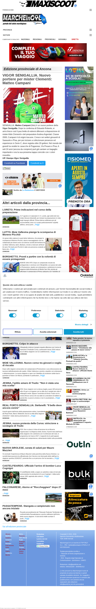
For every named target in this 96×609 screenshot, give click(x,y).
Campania (9, 539)
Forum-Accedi (11, 10)
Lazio (7, 549)
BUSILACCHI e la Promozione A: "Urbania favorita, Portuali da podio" (77, 358)
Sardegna (22, 541)
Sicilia (21, 543)
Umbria (21, 551)
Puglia (21, 539)
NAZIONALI (25, 39)
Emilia (7, 541)
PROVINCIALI (50, 39)
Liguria (8, 551)
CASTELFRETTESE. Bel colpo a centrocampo (81, 400)
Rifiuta (17, 332)
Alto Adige (22, 549)
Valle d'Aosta (23, 537)
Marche (8, 555)
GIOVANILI (62, 39)
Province (10, 30)
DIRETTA (75, 39)
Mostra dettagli (81, 324)
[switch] (36, 315)
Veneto (21, 553)
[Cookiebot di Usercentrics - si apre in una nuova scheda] (82, 276)
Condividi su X (37, 163)
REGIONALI (37, 39)
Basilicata (9, 536)
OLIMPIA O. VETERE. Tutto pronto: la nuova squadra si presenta (82, 338)
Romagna (8, 543)
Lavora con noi (42, 539)
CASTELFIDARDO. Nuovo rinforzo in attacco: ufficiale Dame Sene (79, 370)
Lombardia (9, 553)
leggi (37, 224)
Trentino (21, 547)
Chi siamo (40, 536)
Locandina (40, 541)
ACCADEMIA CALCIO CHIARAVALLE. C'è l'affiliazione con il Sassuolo (78, 381)
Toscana (21, 545)
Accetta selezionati (48, 332)
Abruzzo (8, 534)
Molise (21, 534)
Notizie (9, 35)
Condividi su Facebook (14, 163)
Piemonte (22, 536)
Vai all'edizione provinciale (14, 527)
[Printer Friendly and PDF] (6, 168)
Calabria (8, 537)
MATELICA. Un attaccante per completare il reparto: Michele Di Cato (79, 421)
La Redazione (28, 190)
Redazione (40, 534)
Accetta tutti (78, 332)
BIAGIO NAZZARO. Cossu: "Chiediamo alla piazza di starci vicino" (82, 348)
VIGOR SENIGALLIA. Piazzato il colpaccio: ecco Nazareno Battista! (78, 410)
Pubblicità (40, 544)
